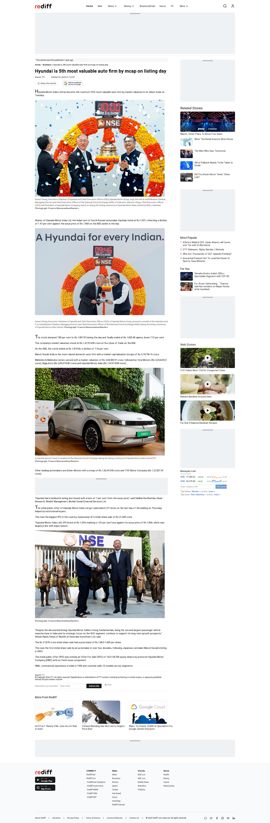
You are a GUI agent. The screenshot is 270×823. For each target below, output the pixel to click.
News (111, 6)
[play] (208, 358)
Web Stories (188, 344)
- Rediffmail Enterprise (95, 782)
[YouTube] (228, 818)
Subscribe (94, 686)
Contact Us (134, 818)
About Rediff (40, 818)
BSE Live (141, 775)
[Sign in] (232, 6)
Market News (143, 782)
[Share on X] (211, 818)
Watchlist (142, 786)
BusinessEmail (147, 6)
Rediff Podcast (118, 805)
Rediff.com (157, 818)
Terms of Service (93, 818)
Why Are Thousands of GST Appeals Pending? (207, 253)
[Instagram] (222, 818)
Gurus (163, 6)
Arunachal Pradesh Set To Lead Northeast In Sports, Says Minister (206, 259)
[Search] (224, 6)
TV (172, 6)
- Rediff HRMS (92, 790)
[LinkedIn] (233, 818)
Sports (115, 786)
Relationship (168, 786)
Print (109, 685)
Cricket (115, 790)
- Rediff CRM (91, 793)
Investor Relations (115, 818)
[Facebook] (217, 818)
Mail (100, 6)
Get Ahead (116, 793)
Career (166, 782)
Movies (115, 782)
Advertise (56, 818)
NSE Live (141, 778)
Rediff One (90, 778)
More (182, 6)
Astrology (116, 801)
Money (127, 6)
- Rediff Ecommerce (94, 786)
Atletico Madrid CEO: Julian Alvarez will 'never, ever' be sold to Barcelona (206, 244)
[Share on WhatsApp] (205, 818)
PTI (43, 77)
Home (89, 6)
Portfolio (141, 790)
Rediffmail (90, 775)
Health (166, 775)
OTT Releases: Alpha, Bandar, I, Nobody (203, 249)
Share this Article (48, 83)
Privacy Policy (73, 818)
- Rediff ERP (91, 797)
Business (47, 65)
